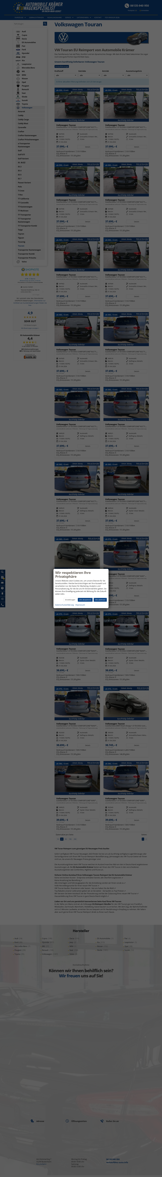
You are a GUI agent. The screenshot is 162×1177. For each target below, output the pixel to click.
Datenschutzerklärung (64, 605)
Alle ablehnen (100, 600)
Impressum (80, 605)
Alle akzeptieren (85, 600)
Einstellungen (70, 600)
